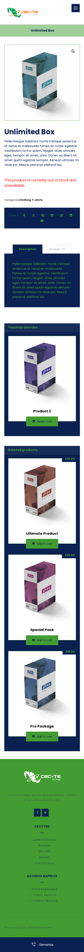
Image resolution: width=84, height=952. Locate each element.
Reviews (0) (57, 249)
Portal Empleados (44, 889)
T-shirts (37, 200)
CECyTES (44, 851)
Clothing (25, 200)
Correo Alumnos (44, 895)
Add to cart (44, 544)
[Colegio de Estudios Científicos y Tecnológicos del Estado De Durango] (22, 12)
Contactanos (44, 863)
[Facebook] (37, 813)
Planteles (44, 845)
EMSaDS (44, 857)
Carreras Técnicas (44, 901)
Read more (44, 421)
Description (27, 249)
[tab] (27, 249)
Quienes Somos (44, 839)
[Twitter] (45, 813)
